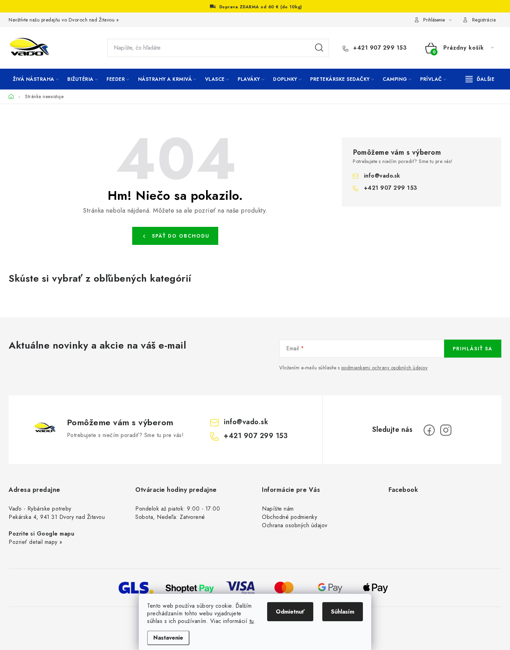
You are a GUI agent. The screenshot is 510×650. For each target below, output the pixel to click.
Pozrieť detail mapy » (35, 542)
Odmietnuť (290, 612)
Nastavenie (168, 638)
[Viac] (480, 79)
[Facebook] (429, 430)
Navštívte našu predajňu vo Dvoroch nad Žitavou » (64, 19)
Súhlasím (342, 612)
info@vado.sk (382, 176)
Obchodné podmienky (289, 517)
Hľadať (319, 48)
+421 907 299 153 (379, 47)
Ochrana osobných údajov (295, 525)
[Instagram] (445, 430)
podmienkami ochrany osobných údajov (384, 367)
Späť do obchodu (181, 235)
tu (251, 621)
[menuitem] (36, 79)
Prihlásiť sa (473, 348)
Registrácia (484, 19)
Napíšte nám (278, 509)
